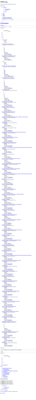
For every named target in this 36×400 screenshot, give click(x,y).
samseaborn (5, 215)
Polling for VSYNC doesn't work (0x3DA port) (9, 321)
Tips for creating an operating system (7, 275)
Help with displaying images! (6, 250)
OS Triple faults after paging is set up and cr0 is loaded (10, 311)
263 (4, 70)
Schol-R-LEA (5, 102)
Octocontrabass (10, 145)
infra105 (4, 174)
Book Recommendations (6, 89)
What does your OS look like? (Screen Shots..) (9, 65)
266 (4, 72)
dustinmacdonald (5, 240)
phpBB (5, 391)
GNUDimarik (10, 299)
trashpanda (4, 337)
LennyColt (4, 169)
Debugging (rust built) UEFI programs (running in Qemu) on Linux (12, 229)
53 (4, 82)
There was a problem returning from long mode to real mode (11, 158)
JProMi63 (4, 276)
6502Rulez (4, 322)
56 (4, 85)
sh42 (8, 99)
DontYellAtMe (5, 261)
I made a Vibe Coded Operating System (8, 270)
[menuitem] (5, 11)
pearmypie (4, 281)
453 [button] (2, 37)
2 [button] (2, 33)
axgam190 (4, 312)
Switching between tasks (6, 336)
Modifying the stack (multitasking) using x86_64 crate (10, 331)
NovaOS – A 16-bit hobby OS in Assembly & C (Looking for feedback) (13, 194)
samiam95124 (5, 342)
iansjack (9, 125)
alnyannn (9, 248)
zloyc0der (9, 197)
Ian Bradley (6, 389)
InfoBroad (5, 143)
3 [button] (2, 359)
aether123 (4, 107)
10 (4, 95)
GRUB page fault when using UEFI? (7, 209)
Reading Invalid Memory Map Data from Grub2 (9, 142)
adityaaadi (4, 149)
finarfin (5, 78)
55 (4, 84)
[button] (2, 29)
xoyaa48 (4, 205)
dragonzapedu (10, 130)
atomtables (4, 256)
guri (3, 184)
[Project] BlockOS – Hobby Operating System (9, 306)
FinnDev (9, 135)
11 (4, 48)
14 (4, 50)
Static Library (4, 178)
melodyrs (5, 210)
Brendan (4, 56)
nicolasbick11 (5, 127)
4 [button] (2, 34)
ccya (4, 159)
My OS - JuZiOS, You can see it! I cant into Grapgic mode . (11, 301)
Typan (4, 154)
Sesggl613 (4, 117)
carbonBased (5, 230)
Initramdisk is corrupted (5, 234)
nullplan (9, 202)
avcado (4, 112)
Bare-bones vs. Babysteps (6, 199)
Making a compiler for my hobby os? (7, 106)
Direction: (15, 349)
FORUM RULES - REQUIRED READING (9, 55)
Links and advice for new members (7, 101)
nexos (9, 120)
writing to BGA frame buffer (6, 224)
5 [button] (2, 35)
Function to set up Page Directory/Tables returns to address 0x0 (11, 219)
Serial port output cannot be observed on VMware (9, 214)
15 (4, 51)
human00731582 (5, 164)
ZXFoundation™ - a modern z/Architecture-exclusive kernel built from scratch (14, 132)
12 (4, 97)
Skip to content (2, 5)
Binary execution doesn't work (6, 285)
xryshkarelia (5, 317)
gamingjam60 (5, 291)
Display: (2, 349)
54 (4, 83)
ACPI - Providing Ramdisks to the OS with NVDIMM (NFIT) (11, 163)
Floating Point (4, 153)
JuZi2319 (9, 309)
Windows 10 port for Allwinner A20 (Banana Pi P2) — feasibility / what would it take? (15, 116)
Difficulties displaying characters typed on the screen (10, 137)
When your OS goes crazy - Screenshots (8, 77)
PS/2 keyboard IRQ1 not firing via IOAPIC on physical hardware (12, 204)
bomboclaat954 (6, 266)
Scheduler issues (4, 265)
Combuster (4, 44)
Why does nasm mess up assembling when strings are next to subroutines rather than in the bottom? (17, 255)
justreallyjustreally (6, 271)
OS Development (4, 23)
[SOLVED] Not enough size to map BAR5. (8, 111)
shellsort (9, 187)
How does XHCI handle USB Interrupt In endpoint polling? (11, 168)
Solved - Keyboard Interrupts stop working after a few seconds (11, 260)
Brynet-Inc (5, 66)
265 (4, 71)
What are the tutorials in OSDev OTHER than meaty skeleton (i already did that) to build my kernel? (17, 173)
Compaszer (5, 235)
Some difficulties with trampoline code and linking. (9, 280)
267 (4, 73)
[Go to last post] (11, 54)
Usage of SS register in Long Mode (7, 316)
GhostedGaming (5, 122)
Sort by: (9, 349)
